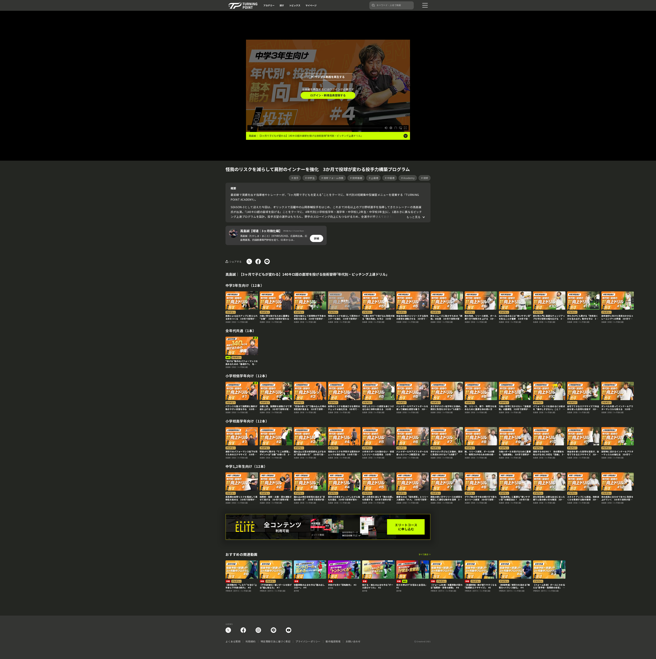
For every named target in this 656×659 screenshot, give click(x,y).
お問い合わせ (353, 641)
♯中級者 (390, 178)
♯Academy (408, 178)
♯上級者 (373, 178)
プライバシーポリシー (308, 641)
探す (282, 5)
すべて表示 (423, 554)
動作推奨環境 (333, 641)
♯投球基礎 (356, 178)
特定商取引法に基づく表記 (276, 641)
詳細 (316, 238)
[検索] (373, 5)
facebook (243, 630)
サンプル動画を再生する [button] (330, 77)
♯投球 (424, 178)
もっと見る (413, 217)
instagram (258, 630)
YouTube (288, 630)
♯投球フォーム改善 (332, 178)
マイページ (311, 5)
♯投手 (295, 178)
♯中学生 (310, 178)
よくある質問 (233, 641)
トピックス (294, 5)
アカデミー (269, 5)
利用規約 (250, 641)
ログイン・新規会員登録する (328, 95)
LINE (273, 630)
